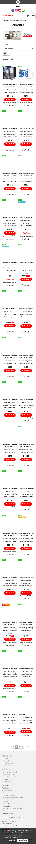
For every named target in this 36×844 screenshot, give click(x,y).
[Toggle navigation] (33, 16)
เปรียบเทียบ (10, 106)
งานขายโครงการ (7, 779)
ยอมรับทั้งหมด (22, 841)
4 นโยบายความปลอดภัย (10, 772)
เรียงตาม (6, 45)
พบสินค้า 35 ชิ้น (8, 59)
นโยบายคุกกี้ (16, 837)
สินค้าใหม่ (5, 758)
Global (18, 6)
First (9, 747)
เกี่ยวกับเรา (5, 788)
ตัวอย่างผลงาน (6, 782)
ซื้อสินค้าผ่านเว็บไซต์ (8, 774)
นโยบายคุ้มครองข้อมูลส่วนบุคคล (12, 798)
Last (26, 747)
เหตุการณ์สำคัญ (7, 790)
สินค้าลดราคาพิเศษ (8, 763)
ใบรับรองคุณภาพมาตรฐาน (10, 793)
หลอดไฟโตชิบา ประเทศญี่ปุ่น (11, 795)
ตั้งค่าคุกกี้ (12, 841)
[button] (23, 16)
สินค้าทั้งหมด (6, 766)
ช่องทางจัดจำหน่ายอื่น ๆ (9, 777)
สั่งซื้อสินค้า (10, 99)
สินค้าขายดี (5, 761)
